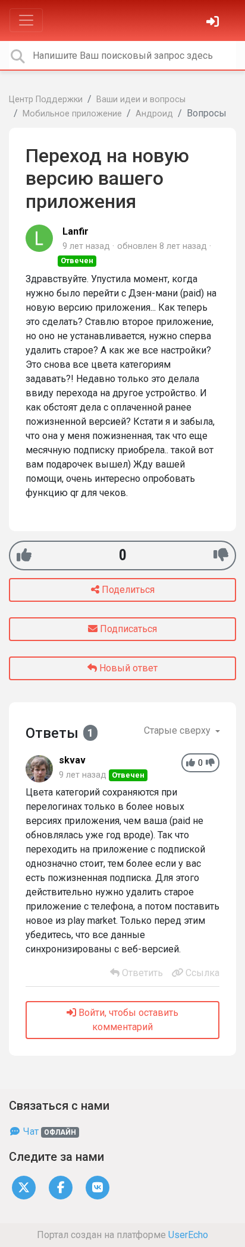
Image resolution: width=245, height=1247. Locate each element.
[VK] (97, 1186)
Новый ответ (127, 668)
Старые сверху (178, 730)
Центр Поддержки (46, 99)
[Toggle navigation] (26, 20)
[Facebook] (61, 1186)
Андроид (154, 114)
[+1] (24, 555)
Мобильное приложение (72, 114)
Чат (48, 1131)
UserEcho (188, 1234)
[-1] (220, 555)
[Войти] (214, 23)
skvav (72, 760)
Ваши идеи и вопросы (141, 99)
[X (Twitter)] (24, 1186)
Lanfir (75, 231)
